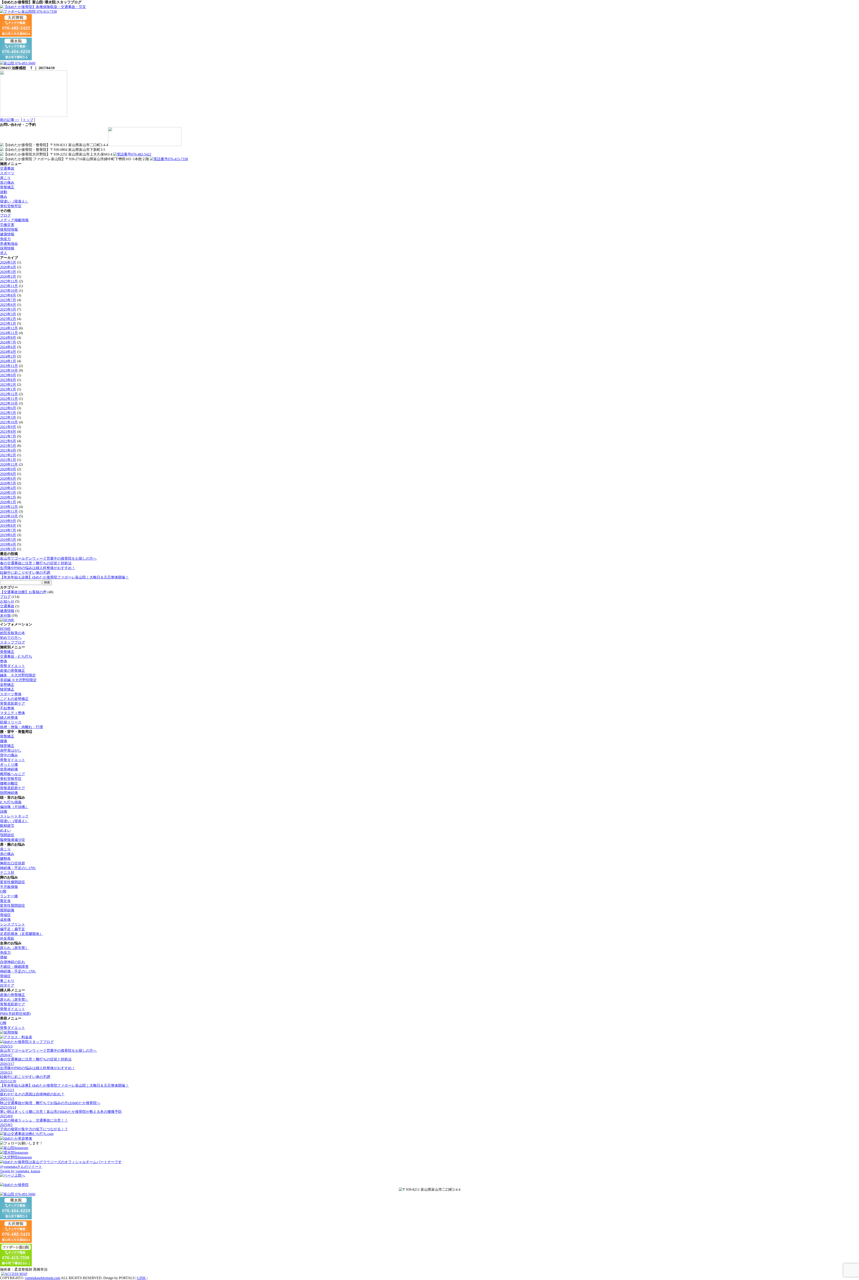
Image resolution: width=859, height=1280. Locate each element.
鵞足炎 (5, 901)
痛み (3, 196)
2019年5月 (8, 540)
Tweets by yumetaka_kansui (20, 1171)
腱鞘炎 (5, 858)
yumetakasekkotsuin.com (42, 1278)
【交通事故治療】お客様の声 (23, 592)
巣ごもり (7, 981)
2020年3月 (8, 493)
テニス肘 (7, 873)
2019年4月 (8, 544)
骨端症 (5, 915)
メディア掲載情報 (14, 220)
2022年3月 (8, 417)
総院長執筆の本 (12, 633)
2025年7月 (8, 300)
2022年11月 (9, 399)
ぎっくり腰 (9, 764)
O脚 (3, 891)
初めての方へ (10, 638)
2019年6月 (8, 535)
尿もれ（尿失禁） (14, 948)
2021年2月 (8, 455)
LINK (141, 1278)
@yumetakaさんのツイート (21, 1167)
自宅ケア (7, 985)
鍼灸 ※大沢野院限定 (18, 675)
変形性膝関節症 (12, 882)
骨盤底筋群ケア (12, 703)
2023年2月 (8, 384)
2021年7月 (8, 436)
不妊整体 (7, 708)
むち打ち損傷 (10, 802)
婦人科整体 (9, 717)
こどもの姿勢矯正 (14, 699)
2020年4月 (8, 488)
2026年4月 (8, 267)
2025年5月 (8, 309)
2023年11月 (9, 366)
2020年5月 (8, 483)
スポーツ (7, 173)
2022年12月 (9, 394)
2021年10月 (9, 422)
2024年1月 (8, 361)
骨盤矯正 (7, 187)
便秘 (3, 957)
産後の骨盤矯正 (12, 670)
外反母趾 (7, 938)
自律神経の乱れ (12, 962)
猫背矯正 (7, 689)
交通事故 (7, 168)
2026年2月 (8, 276)
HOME (5, 629)
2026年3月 (8, 272)
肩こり (5, 178)
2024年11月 (9, 333)
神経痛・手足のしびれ (18, 868)
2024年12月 (9, 328)
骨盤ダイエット (12, 666)
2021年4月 (8, 450)
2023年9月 (8, 375)
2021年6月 (8, 441)
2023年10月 (9, 370)
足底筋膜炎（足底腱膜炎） (21, 934)
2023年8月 (8, 380)
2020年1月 (8, 502)
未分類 (5, 615)
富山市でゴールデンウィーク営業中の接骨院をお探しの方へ (48, 558)
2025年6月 (8, 305)
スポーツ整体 (10, 694)
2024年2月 (8, 356)
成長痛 (5, 920)
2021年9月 (8, 427)
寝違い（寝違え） (14, 201)
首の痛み (7, 182)
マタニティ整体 (12, 713)
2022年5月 (8, 413)
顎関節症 (7, 835)
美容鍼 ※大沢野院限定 (18, 680)
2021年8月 (8, 431)
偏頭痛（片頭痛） (14, 807)
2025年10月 (9, 290)
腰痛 (3, 741)
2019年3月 (8, 549)
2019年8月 (8, 525)
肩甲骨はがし (10, 750)
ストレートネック (14, 816)
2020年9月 (8, 469)
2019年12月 (9, 507)
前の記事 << (9, 120)
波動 (3, 192)
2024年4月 (8, 352)
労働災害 (7, 225)
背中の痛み (9, 755)
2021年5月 (8, 446)
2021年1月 (8, 460)
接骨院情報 (9, 229)
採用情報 (7, 248)
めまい (5, 830)
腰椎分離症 (9, 783)
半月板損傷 (9, 887)
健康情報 (7, 234)
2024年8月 (8, 337)
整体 (3, 661)
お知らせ (7, 601)
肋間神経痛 (9, 793)
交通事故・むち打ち (16, 656)
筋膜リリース (10, 722)
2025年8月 (8, 295)
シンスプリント (12, 924)
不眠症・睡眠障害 (14, 967)
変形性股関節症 (12, 905)
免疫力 (5, 239)
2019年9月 (8, 521)
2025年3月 (8, 314)
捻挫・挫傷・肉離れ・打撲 (21, 727)
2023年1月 (8, 389)
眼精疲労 (7, 826)
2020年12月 (9, 464)
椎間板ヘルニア (12, 774)
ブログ (5, 215)
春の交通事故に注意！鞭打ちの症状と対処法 (36, 563)
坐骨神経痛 (9, 769)
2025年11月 (9, 286)
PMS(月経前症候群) (15, 1013)
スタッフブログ (12, 642)
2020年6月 (8, 478)
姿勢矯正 (7, 685)
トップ (28, 120)
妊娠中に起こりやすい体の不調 (25, 572)
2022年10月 (9, 403)
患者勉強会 (9, 243)
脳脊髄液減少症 (12, 840)
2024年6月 (8, 347)
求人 (3, 253)
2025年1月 (8, 323)
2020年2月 (8, 497)
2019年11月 (9, 511)
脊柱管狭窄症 (10, 206)
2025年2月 (8, 319)
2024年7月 (8, 342)
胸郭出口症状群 (12, 863)
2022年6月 (8, 408)
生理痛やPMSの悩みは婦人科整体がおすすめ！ (37, 568)
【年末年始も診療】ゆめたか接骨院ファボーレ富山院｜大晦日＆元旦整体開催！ (64, 577)
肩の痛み (7, 854)
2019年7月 (8, 530)
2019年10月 (9, 516)
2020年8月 (8, 474)
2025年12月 (9, 281)
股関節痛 (7, 910)
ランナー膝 (9, 896)
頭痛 (3, 811)
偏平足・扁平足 (12, 929)
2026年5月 (8, 262)
